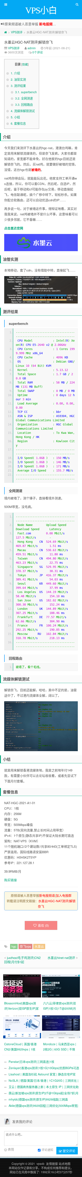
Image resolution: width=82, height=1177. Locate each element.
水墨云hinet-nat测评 (61, 957)
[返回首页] (5, 32)
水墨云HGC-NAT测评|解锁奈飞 (28, 42)
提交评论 (68, 1151)
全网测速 (24, 98)
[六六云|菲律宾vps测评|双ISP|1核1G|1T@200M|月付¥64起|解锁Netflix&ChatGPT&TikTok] (61, 985)
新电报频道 (47, 24)
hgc (13, 946)
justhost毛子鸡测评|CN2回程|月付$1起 (22, 959)
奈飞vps (25, 946)
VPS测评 (16, 32)
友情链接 (52, 1163)
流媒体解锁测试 (23, 111)
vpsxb (40, 1163)
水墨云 (39, 946)
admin (32, 48)
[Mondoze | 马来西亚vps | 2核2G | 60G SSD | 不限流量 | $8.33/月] (61, 1026)
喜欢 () (43, 925)
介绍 (15, 73)
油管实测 (18, 79)
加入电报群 (63, 895)
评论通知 (47, 1150)
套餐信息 (18, 123)
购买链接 (10, 880)
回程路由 (24, 104)
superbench (26, 92)
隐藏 (25, 64)
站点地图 (64, 1163)
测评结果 (18, 86)
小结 (15, 117)
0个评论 (37, 52)
